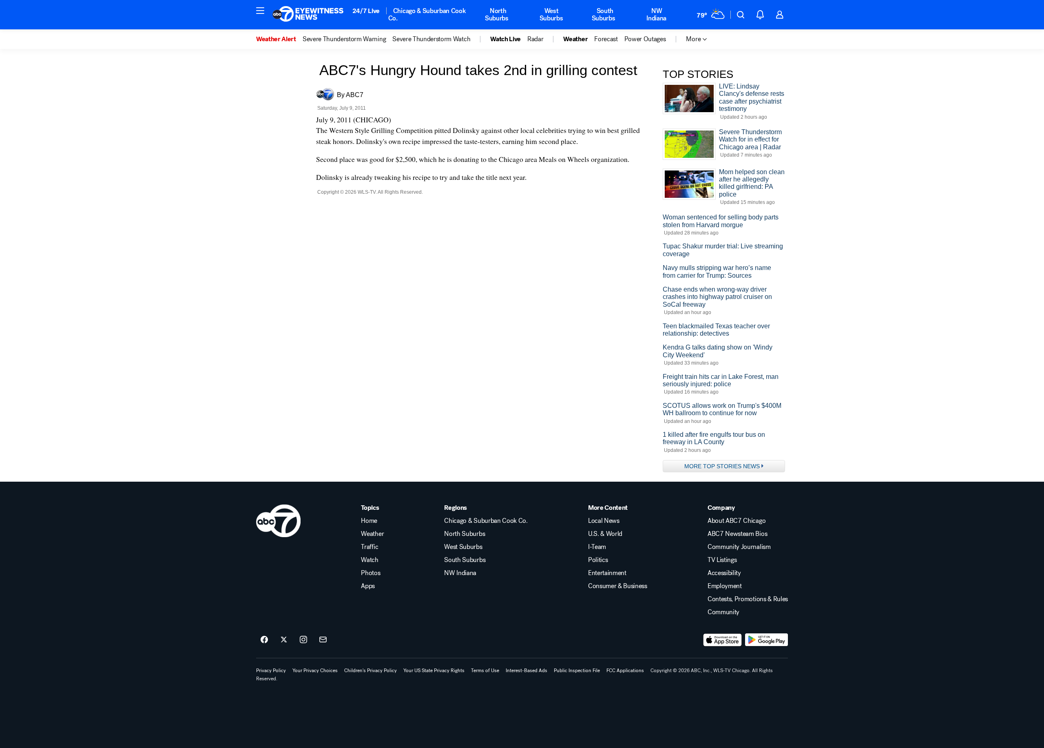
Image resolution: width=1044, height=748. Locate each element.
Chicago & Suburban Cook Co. (427, 14)
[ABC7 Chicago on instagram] (303, 640)
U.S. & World (605, 534)
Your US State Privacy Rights (433, 670)
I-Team (597, 547)
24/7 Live (366, 11)
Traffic (369, 547)
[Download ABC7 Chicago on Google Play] (766, 639)
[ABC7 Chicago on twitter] (284, 640)
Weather (372, 534)
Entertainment (607, 573)
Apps (368, 586)
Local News (603, 521)
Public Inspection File (577, 670)
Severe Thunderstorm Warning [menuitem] (344, 39)
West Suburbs (551, 14)
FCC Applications (625, 670)
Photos (370, 573)
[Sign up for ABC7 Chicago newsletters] (323, 640)
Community (723, 612)
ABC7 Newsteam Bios (737, 534)
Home (369, 521)
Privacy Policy (271, 670)
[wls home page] (278, 521)
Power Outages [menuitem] (645, 39)
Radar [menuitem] (535, 39)
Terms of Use (485, 670)
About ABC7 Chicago (736, 521)
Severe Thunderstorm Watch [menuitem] (431, 39)
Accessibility (724, 573)
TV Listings (722, 560)
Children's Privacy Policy (370, 670)
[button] (260, 10)
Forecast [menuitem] (605, 39)
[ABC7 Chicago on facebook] (264, 640)
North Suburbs (497, 14)
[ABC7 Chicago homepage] (308, 15)
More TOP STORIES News (722, 466)
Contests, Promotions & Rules (748, 599)
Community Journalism (739, 547)
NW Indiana (656, 14)
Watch (369, 560)
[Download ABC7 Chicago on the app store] (722, 639)
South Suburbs (603, 14)
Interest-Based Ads (526, 670)
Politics (598, 560)
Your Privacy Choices (315, 670)
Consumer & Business (617, 586)
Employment (725, 586)
